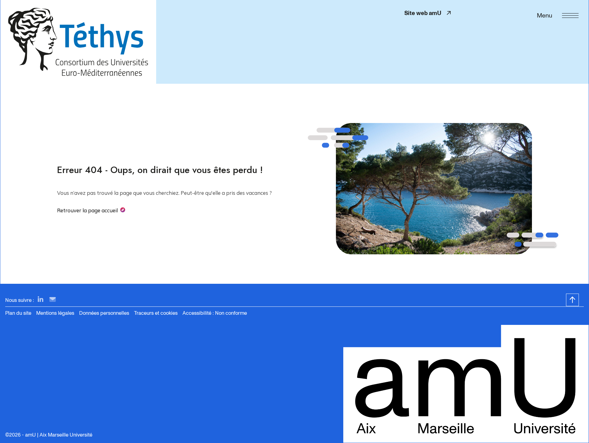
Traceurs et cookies (156, 313)
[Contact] (52, 299)
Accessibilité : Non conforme (215, 313)
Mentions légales (55, 313)
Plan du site (18, 313)
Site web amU (428, 13)
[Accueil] (78, 42)
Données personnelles (104, 313)
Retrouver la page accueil (87, 210)
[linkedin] (40, 299)
